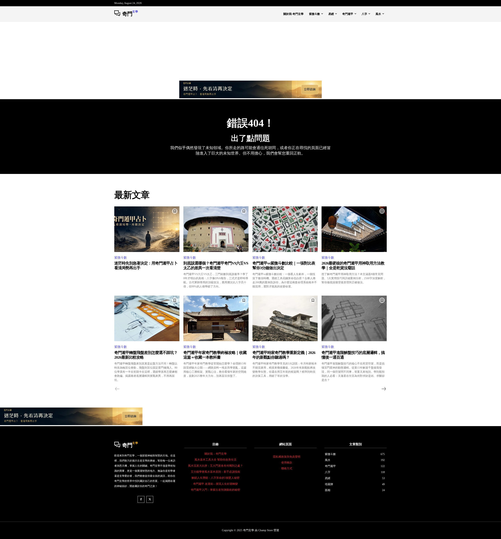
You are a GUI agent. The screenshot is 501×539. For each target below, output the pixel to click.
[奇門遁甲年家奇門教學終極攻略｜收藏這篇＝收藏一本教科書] (216, 318)
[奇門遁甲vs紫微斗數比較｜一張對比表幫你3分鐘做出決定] (285, 229)
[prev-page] (117, 389)
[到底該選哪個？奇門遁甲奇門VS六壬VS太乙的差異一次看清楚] (216, 229)
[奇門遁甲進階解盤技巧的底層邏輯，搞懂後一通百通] (354, 318)
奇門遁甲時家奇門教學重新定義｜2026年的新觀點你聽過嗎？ (283, 354)
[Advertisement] (250, 51)
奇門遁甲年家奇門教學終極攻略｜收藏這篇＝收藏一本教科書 (215, 354)
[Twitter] (149, 499)
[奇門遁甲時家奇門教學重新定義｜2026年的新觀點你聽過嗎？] (285, 318)
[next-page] (383, 389)
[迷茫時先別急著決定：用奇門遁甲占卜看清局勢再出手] (146, 229)
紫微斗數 (120, 257)
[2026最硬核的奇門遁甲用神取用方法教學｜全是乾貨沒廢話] (354, 229)
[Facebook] (141, 499)
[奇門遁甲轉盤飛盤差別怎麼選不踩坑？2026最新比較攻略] (146, 318)
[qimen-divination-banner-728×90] (250, 97)
